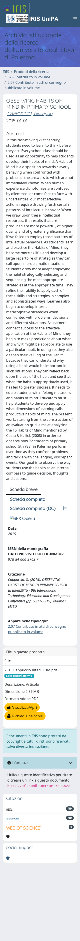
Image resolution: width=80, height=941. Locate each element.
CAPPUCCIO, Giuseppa (29, 113)
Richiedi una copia (26, 715)
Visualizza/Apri (23, 707)
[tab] (65, 508)
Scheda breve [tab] (24, 489)
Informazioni (21, 762)
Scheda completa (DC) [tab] (33, 508)
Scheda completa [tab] (27, 499)
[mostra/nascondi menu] (75, 19)
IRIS (6, 71)
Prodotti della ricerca (31, 71)
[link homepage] (16, 8)
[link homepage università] (33, 18)
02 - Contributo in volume (29, 77)
